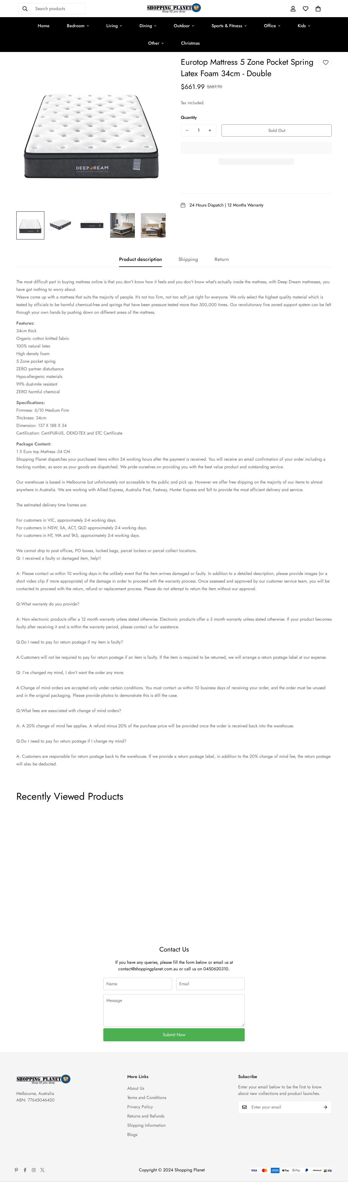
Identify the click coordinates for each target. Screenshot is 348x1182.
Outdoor (182, 26)
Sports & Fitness (227, 26)
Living (112, 26)
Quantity (189, 117)
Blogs (132, 1134)
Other (153, 43)
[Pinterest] (16, 1170)
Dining (145, 26)
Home (43, 26)
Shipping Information (146, 1125)
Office (270, 26)
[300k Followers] (25, 1170)
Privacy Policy (140, 1107)
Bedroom (76, 26)
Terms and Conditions (146, 1097)
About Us (135, 1088)
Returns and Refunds (145, 1116)
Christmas (190, 43)
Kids (302, 26)
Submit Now (174, 1035)
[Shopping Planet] (174, 8)
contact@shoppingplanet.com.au (148, 969)
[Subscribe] (325, 1107)
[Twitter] (42, 1170)
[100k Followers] (34, 1170)
